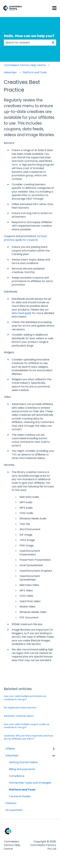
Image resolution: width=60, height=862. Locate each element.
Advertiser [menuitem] (12, 755)
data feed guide (21, 313)
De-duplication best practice (20, 707)
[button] (53, 749)
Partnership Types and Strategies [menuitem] (30, 783)
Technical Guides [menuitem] (19, 796)
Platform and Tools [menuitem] (22, 789)
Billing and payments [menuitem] (22, 769)
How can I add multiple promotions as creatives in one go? (25, 698)
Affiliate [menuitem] (10, 748)
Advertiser (10, 72)
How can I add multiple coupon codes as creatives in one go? (26, 726)
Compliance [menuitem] (16, 776)
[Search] (53, 43)
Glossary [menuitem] (10, 803)
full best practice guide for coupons (25, 238)
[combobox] (27, 43)
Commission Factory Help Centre (25, 65)
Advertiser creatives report (19, 716)
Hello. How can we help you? (29, 36)
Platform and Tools (35, 72)
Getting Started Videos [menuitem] (23, 762)
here (15, 164)
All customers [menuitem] (14, 810)
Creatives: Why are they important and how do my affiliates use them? (28, 737)
